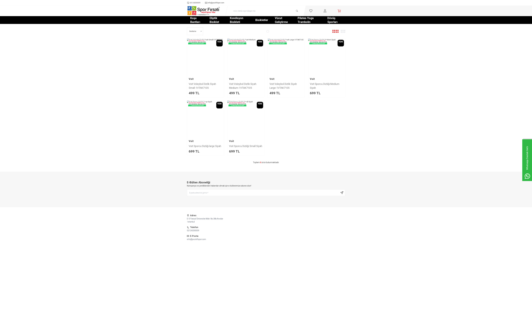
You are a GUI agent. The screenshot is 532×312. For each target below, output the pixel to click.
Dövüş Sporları (332, 20)
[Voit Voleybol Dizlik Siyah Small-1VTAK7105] (205, 57)
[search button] (297, 11)
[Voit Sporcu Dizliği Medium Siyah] (326, 57)
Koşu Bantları (195, 20)
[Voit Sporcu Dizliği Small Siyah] (245, 119)
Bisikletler (261, 20)
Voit (191, 78)
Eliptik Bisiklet (214, 20)
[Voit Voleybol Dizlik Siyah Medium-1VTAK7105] (245, 57)
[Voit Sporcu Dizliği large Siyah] (205, 119)
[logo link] (203, 11)
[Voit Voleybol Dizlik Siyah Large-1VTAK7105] (286, 57)
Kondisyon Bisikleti (236, 20)
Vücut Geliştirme (281, 20)
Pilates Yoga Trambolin (306, 20)
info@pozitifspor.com (196, 239)
